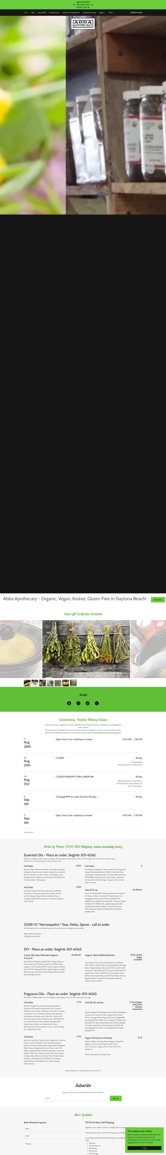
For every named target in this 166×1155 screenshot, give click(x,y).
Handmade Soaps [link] (89, 13)
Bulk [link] (33, 13)
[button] (102, 12)
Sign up (116, 1098)
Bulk (29, 936)
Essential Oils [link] (54, 13)
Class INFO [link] (42, 13)
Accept (144, 1148)
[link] (83, 24)
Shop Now (158, 600)
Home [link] (26, 13)
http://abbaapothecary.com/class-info (107, 733)
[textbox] (75, 1098)
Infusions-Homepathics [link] (71, 13)
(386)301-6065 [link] (136, 12)
